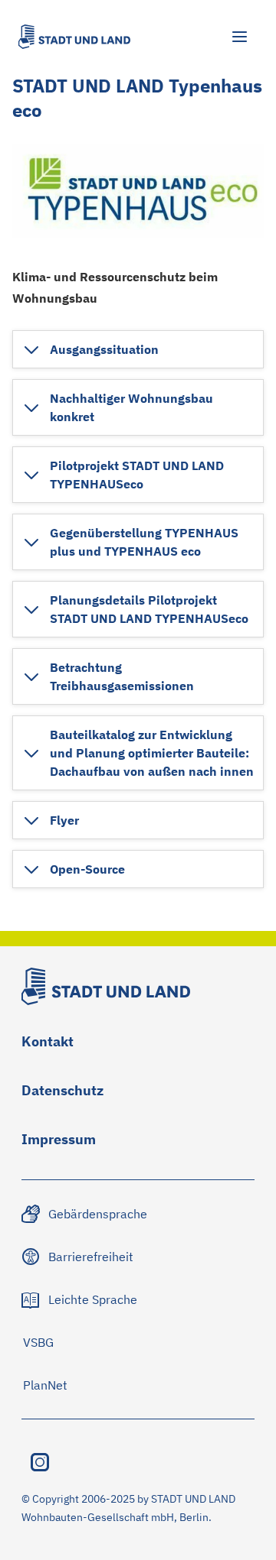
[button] (90, 349)
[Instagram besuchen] (40, 1462)
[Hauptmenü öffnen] (239, 36)
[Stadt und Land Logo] (74, 36)
